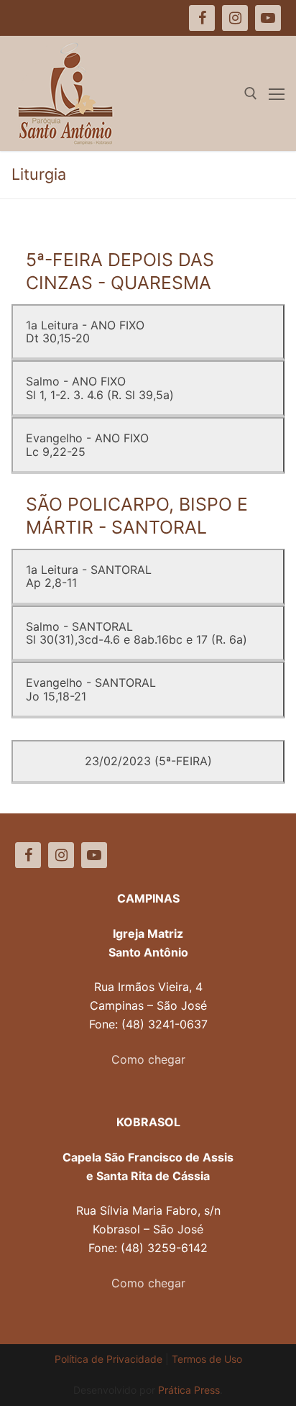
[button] (30, 46)
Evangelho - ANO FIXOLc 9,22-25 (87, 444)
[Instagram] (61, 855)
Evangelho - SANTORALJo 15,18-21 (91, 689)
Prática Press (189, 1390)
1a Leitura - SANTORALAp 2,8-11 (89, 576)
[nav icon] (277, 93)
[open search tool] (250, 93)
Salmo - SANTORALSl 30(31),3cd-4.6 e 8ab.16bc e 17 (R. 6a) (136, 633)
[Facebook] (28, 855)
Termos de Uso (207, 1359)
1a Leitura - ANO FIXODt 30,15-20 (85, 331)
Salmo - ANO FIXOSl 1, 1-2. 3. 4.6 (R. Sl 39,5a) (100, 387)
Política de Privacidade (108, 1359)
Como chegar (148, 1059)
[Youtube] (94, 855)
